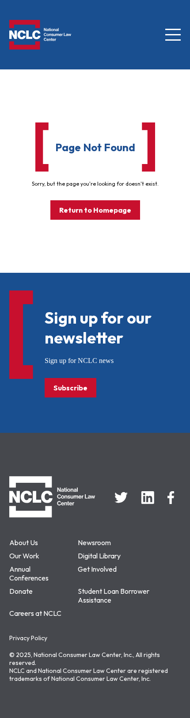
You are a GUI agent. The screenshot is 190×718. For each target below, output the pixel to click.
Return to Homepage (95, 210)
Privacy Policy (28, 638)
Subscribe (70, 387)
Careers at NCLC (35, 613)
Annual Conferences (29, 573)
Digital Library (99, 555)
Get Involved (97, 569)
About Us (23, 542)
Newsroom (94, 542)
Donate (21, 591)
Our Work (24, 555)
